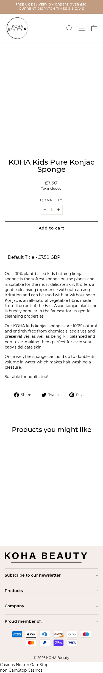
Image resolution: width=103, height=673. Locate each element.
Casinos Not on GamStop (24, 665)
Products (14, 590)
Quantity (51, 200)
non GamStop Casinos (21, 670)
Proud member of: (23, 621)
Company (14, 605)
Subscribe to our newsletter (33, 575)
